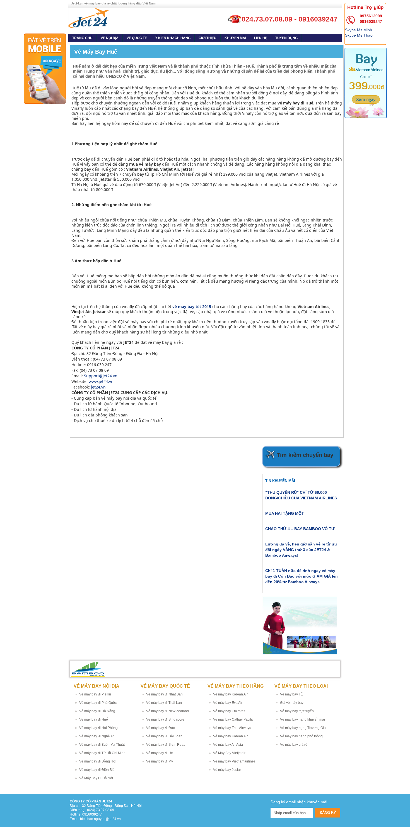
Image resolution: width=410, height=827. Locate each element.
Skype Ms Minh (358, 30)
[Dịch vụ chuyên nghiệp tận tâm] (88, 18)
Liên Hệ (260, 38)
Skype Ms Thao (359, 35)
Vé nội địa (110, 38)
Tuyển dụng (286, 38)
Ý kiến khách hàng (172, 38)
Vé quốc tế (137, 38)
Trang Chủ (82, 38)
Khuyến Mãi (235, 38)
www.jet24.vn (101, 381)
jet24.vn (98, 387)
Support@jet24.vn (100, 375)
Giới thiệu (207, 38)
